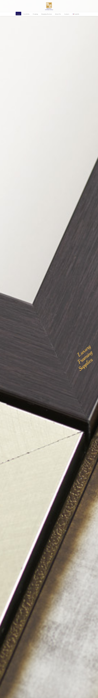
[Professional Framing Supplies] (49, 6)
